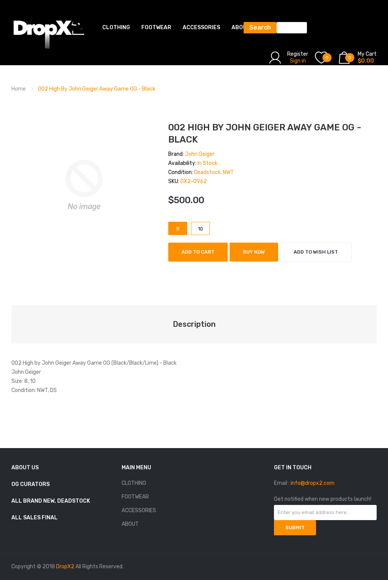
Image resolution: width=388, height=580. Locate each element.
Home (18, 89)
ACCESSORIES (139, 510)
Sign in (298, 61)
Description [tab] (194, 324)
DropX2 (65, 566)
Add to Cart (197, 252)
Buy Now (254, 252)
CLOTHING (134, 483)
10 (200, 229)
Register (297, 54)
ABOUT (130, 524)
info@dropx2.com (313, 483)
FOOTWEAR (135, 497)
